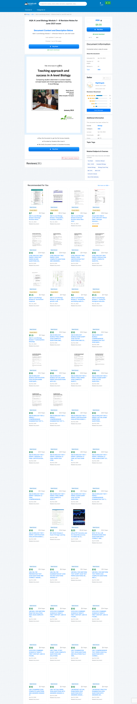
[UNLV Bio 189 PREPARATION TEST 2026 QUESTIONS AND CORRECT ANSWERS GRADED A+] (37, 556)
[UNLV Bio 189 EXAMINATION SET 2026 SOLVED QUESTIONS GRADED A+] (58, 556)
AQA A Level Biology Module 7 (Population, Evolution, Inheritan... (57, 217)
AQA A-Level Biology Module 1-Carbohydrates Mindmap (36, 339)
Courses (28, 10)
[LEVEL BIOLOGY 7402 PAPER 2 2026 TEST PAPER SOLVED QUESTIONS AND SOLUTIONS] (37, 239)
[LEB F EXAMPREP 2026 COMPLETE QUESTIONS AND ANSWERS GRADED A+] (37, 673)
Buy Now (55, 46)
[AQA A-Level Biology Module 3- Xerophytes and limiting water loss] (79, 278)
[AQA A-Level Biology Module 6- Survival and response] (37, 278)
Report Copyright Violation (71, 158)
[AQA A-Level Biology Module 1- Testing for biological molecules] (100, 278)
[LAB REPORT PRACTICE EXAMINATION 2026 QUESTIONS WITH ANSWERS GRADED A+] (100, 673)
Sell (109, 2)
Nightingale (99, 83)
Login (101, 5)
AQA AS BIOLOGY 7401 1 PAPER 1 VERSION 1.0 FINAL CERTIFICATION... (36, 456)
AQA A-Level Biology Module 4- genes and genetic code (56, 299)
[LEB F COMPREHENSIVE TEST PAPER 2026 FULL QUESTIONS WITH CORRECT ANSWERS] (100, 634)
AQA (32, 14)
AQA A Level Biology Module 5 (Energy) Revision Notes (35, 217)
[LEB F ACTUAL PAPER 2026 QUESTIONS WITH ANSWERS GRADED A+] (58, 673)
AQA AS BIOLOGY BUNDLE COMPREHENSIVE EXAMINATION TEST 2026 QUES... (98, 338)
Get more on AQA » (103, 185)
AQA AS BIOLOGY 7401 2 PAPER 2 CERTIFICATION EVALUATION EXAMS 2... (78, 417)
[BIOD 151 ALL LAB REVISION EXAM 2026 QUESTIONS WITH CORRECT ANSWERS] (100, 517)
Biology (28, 14)
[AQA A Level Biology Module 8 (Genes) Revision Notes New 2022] (79, 197)
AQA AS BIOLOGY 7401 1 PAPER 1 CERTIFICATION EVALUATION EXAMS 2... (36, 534)
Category (89, 129)
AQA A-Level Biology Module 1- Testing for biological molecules (98, 299)
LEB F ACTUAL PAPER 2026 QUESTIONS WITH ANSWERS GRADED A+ (57, 691)
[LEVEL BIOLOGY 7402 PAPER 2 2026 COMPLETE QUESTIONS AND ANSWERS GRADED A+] (58, 239)
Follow (107, 78)
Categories (40, 10)
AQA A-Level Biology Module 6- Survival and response (36, 299)
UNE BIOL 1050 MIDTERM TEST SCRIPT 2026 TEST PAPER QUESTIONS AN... (79, 574)
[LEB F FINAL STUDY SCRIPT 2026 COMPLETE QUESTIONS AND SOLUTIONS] (58, 634)
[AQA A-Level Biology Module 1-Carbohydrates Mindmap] (37, 319)
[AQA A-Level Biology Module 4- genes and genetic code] (58, 278)
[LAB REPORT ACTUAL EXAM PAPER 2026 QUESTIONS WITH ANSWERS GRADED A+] (79, 673)
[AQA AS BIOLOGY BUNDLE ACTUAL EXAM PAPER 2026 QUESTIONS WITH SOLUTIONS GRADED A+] (58, 360)
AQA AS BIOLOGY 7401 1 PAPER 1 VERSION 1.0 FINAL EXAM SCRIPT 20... (100, 456)
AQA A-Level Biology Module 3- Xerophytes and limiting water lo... (78, 299)
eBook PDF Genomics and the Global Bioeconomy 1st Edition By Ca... (79, 534)
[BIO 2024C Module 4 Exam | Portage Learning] (58, 517)
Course (89, 125)
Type (88, 69)
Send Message (98, 110)
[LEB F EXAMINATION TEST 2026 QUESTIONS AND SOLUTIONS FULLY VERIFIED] (79, 634)
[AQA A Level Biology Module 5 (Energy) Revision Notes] (37, 197)
